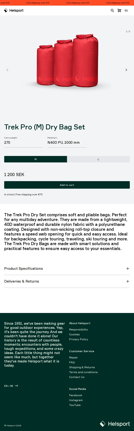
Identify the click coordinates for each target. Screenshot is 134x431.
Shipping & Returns (82, 367)
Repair (73, 357)
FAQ (72, 362)
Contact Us (76, 377)
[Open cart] (119, 10)
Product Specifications (23, 268)
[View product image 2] (126, 69)
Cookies (74, 334)
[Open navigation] (126, 10)
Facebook (75, 395)
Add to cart (67, 184)
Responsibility (78, 329)
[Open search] (112, 10)
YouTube (75, 405)
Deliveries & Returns (21, 281)
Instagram (76, 400)
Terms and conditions (83, 372)
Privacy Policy (78, 339)
